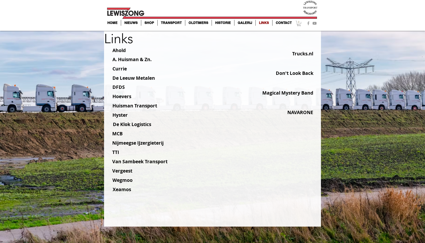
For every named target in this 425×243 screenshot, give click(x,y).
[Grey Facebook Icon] (308, 23)
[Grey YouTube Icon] (314, 23)
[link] (299, 23)
